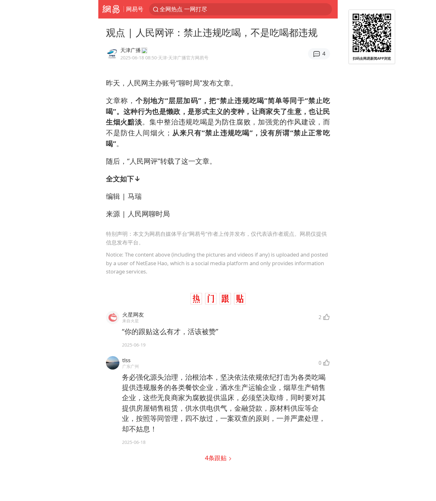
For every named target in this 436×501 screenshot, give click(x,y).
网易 (111, 9)
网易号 (134, 9)
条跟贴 (216, 457)
